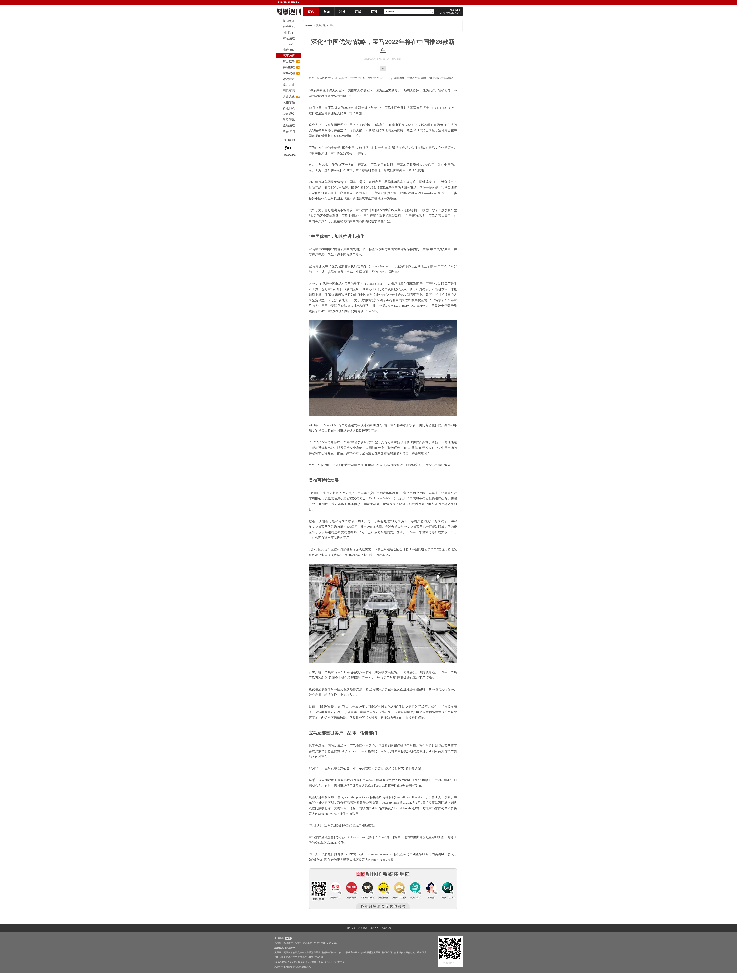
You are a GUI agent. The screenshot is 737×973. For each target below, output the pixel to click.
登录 (452, 10)
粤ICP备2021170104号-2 (331, 962)
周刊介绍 (351, 928)
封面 (327, 11)
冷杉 (342, 11)
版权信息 (279, 947)
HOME (308, 25)
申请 (287, 938)
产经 (358, 11)
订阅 (374, 11)
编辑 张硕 (396, 59)
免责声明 (291, 947)
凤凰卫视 (307, 943)
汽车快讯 (321, 25)
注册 (458, 10)
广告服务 (362, 928)
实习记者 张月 (383, 59)
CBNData (332, 943)
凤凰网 (297, 943)
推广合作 (374, 928)
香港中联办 (319, 943)
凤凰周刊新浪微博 (283, 943)
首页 (311, 11)
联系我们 (386, 928)
